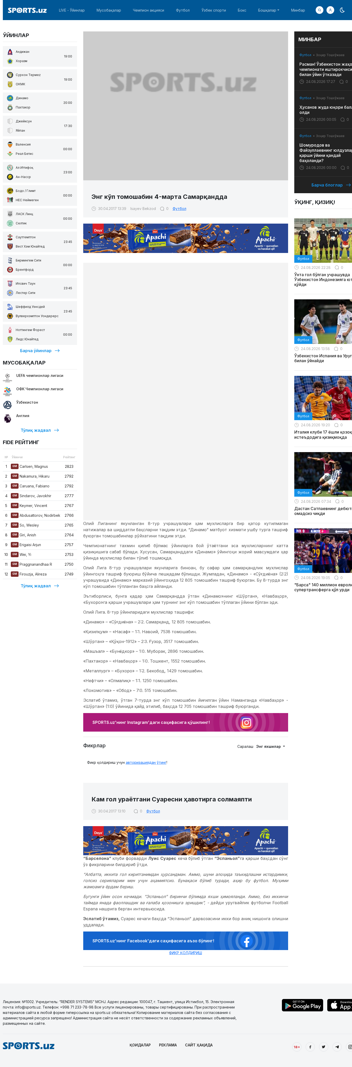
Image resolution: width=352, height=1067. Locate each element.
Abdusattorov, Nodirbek (36, 515)
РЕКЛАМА (168, 1045)
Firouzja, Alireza (29, 574)
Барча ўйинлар (36, 350)
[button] (330, 10)
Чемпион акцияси (148, 10)
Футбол (183, 10)
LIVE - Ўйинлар (72, 10)
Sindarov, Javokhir (31, 496)
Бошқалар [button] (267, 10)
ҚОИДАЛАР (140, 1045)
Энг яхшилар (269, 746)
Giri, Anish (24, 535)
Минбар (298, 10)
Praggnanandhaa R (32, 564)
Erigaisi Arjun (26, 545)
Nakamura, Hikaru (30, 476)
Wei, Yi (21, 554)
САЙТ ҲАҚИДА (199, 1045)
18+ (297, 1047)
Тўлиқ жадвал (36, 430)
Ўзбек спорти (214, 10)
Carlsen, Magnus (30, 466)
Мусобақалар (109, 10)
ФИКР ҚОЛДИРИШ (185, 953)
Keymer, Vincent (29, 505)
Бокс (242, 10)
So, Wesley (25, 525)
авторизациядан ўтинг (146, 762)
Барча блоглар (327, 185)
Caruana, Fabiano (30, 486)
